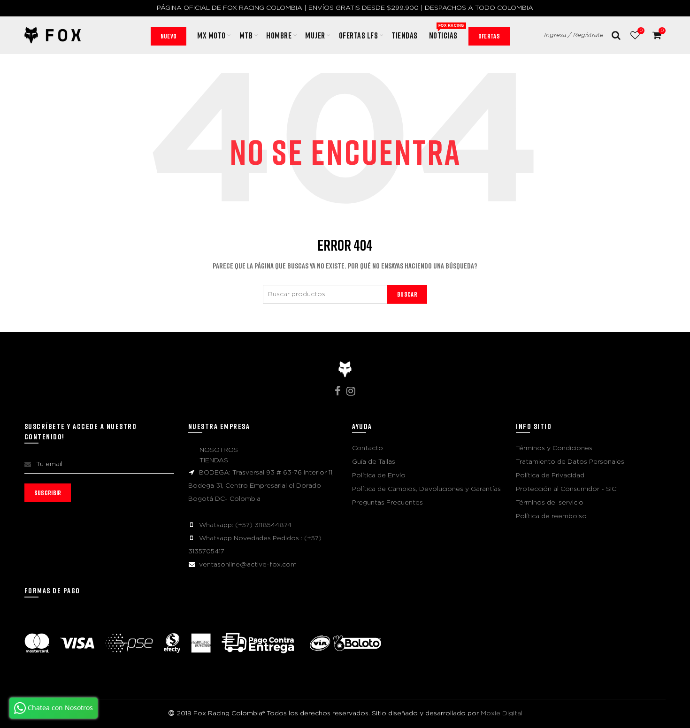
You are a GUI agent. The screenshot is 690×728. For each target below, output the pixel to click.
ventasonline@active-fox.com (248, 564)
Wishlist (641, 30)
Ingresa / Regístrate (574, 35)
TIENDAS (213, 460)
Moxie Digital (501, 713)
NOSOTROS (218, 450)
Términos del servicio (549, 502)
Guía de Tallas (373, 462)
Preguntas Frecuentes (387, 502)
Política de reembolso (551, 516)
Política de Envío (379, 475)
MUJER (315, 35)
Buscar (407, 294)
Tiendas (404, 35)
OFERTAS (489, 36)
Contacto (367, 448)
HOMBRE (278, 35)
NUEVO (169, 36)
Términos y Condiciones (554, 448)
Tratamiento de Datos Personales (570, 462)
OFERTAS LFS (358, 35)
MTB (246, 35)
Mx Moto (211, 35)
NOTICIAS (446, 31)
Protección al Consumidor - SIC (566, 489)
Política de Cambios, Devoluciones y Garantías (426, 489)
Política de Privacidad (550, 475)
